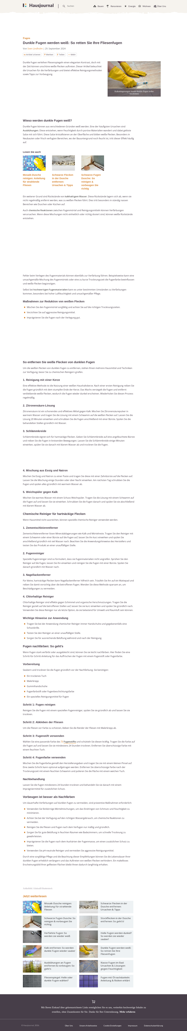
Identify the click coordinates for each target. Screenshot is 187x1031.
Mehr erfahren (127, 1011)
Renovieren (116, 6)
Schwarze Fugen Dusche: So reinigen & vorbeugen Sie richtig (91, 182)
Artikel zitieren (33, 54)
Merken (49, 54)
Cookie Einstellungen (112, 1025)
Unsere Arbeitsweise (88, 1025)
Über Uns (161, 6)
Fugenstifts (70, 741)
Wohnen (147, 6)
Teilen (61, 54)
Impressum (132, 1025)
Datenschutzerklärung (153, 1025)
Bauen (101, 6)
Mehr (73, 54)
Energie (132, 6)
